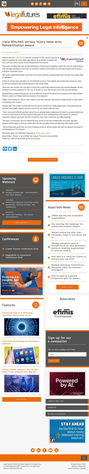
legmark (83, 468)
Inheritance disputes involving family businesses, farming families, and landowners (22, 204)
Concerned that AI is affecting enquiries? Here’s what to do (17, 314)
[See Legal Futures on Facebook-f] (40, 4)
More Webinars (22, 222)
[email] (67, 354)
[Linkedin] (15, 148)
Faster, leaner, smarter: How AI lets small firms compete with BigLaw (20, 370)
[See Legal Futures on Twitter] (32, 4)
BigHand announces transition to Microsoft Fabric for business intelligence (67, 267)
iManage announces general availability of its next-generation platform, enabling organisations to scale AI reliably (68, 247)
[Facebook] (5, 148)
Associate (35, 138)
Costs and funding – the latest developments (19, 215)
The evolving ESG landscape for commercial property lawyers (67, 225)
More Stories (67, 287)
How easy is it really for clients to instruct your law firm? (68, 257)
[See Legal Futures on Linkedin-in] (36, 4)
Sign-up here (53, 361)
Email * (52, 354)
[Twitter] (10, 148)
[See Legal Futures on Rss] (49, 4)
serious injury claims (43, 133)
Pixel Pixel (82, 466)
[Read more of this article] (21, 327)
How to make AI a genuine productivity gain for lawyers (65, 277)
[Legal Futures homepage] (22, 15)
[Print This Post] (87, 37)
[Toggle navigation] (84, 4)
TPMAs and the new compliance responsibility (67, 216)
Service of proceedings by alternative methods (21, 342)
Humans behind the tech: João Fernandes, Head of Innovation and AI (68, 234)
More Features (21, 399)
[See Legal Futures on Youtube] (45, 4)
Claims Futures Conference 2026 (22, 249)
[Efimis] (67, 313)
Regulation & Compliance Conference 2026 (18, 256)
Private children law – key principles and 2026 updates (22, 193)
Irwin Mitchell (20, 57)
